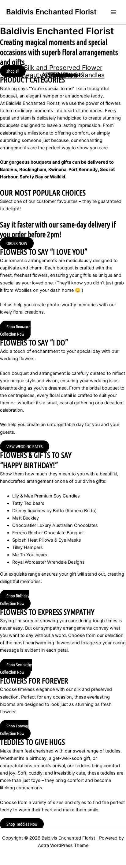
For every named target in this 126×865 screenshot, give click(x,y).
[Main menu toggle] (113, 12)
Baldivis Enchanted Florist (51, 11)
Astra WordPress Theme (63, 845)
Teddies (63, 75)
